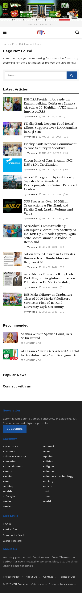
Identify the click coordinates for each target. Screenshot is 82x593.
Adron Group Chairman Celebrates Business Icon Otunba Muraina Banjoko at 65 (49, 258)
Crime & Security (14, 456)
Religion (48, 466)
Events (7, 471)
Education (9, 461)
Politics (48, 461)
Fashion (8, 476)
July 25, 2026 (49, 311)
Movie (7, 501)
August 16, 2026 (51, 169)
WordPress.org (12, 540)
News (46, 451)
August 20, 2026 (51, 136)
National (48, 446)
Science (48, 471)
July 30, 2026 (49, 247)
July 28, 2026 (49, 287)
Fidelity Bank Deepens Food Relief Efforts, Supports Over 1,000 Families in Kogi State (50, 128)
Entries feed (10, 529)
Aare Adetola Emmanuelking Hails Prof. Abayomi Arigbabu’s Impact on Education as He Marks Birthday (49, 278)
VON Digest (18, 584)
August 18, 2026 (51, 153)
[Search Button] (72, 75)
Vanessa (32, 116)
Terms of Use (67, 576)
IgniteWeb (69, 584)
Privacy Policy (11, 576)
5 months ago (32, 360)
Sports (47, 486)
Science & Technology (58, 476)
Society (48, 481)
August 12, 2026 (51, 194)
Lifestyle (9, 496)
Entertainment (13, 466)
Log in (7, 523)
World (47, 501)
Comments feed (13, 535)
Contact (48, 576)
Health (7, 491)
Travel (47, 496)
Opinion (48, 456)
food (6, 481)
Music (7, 506)
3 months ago (32, 343)
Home (6, 44)
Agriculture (10, 446)
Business (9, 451)
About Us (31, 576)
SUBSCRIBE (15, 428)
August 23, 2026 (51, 116)
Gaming (8, 486)
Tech (46, 491)
